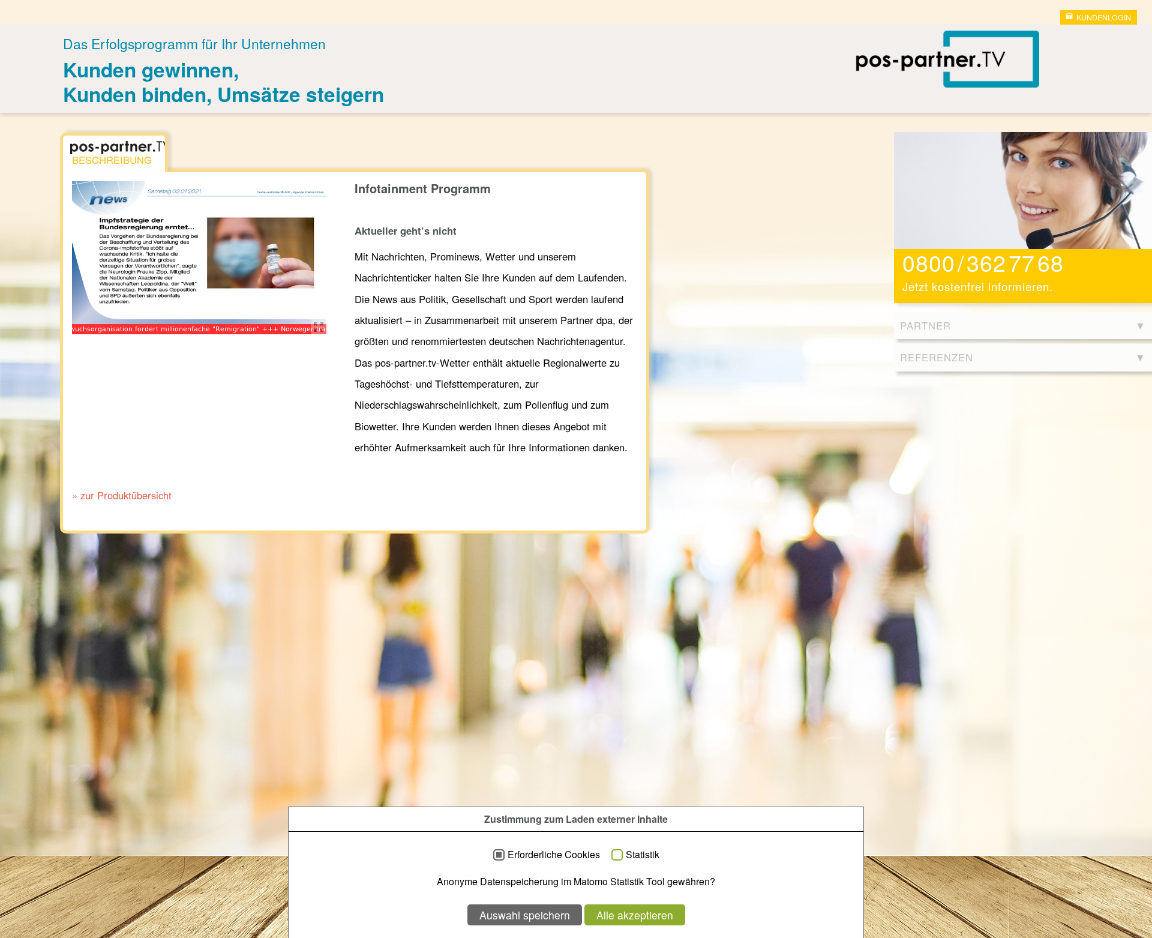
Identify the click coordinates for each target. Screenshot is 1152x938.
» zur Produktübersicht (122, 495)
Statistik (642, 854)
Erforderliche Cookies (554, 854)
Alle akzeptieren (634, 914)
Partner (925, 325)
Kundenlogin (1103, 17)
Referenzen (936, 357)
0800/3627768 (983, 262)
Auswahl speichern (524, 914)
